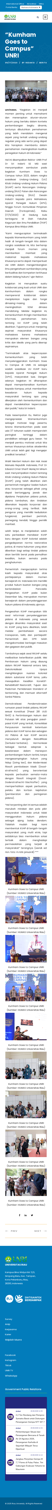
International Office (15, 3)
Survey (8, 1319)
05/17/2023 (11, 62)
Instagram (10, 1360)
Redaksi (30, 62)
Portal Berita (11, 7)
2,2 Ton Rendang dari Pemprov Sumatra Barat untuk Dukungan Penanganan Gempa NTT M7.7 (30, 1418)
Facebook (10, 1355)
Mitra (41, 3)
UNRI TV (9, 1370)
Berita (43, 62)
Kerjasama (11, 1329)
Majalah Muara (13, 1339)
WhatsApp (11, 1375)
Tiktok (8, 1365)
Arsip (7, 1324)
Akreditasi (31, 3)
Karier (8, 1334)
